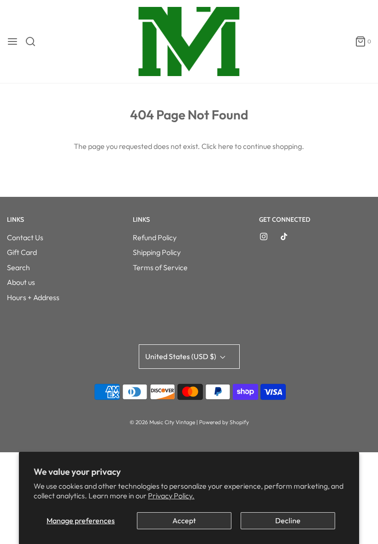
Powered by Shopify (224, 422)
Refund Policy (155, 237)
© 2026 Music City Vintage (162, 422)
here (225, 146)
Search (18, 267)
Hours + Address (33, 297)
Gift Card (22, 252)
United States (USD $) (181, 356)
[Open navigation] (12, 41)
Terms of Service (160, 267)
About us (21, 282)
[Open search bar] (34, 41)
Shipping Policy (157, 252)
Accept (184, 520)
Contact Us (25, 237)
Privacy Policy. (171, 495)
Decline (288, 520)
